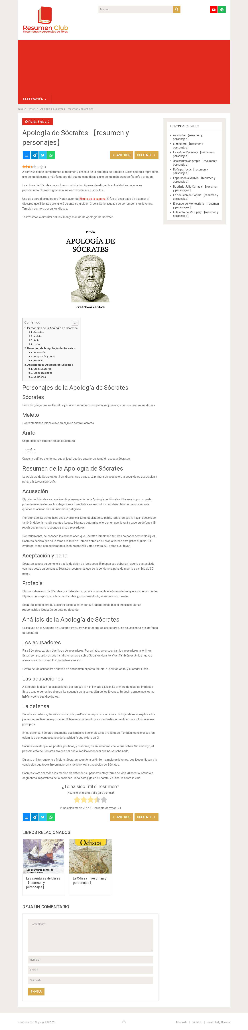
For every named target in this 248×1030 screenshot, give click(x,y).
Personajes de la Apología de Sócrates (52, 328)
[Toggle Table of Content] (73, 323)
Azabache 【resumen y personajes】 (187, 137)
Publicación (33, 99)
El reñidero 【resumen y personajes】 (188, 145)
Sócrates (38, 332)
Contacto (197, 1022)
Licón (36, 344)
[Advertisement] (124, 67)
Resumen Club (26, 1022)
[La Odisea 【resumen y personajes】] (90, 856)
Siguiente (144, 155)
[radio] (77, 800)
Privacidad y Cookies (218, 1022)
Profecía (38, 360)
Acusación (39, 352)
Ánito (36, 340)
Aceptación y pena (43, 356)
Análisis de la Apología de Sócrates (50, 364)
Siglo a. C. (44, 121)
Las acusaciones (42, 372)
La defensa (39, 376)
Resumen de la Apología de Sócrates (51, 348)
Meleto (37, 336)
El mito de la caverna (92, 198)
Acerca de (181, 1022)
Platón (32, 121)
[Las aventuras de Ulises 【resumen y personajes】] (43, 856)
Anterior (123, 155)
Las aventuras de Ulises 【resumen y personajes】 (43, 882)
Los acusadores (42, 368)
